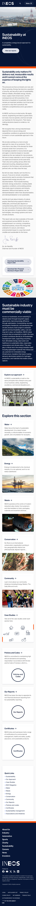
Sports (5, 839)
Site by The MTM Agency (9, 901)
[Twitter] (11, 871)
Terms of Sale (26, 895)
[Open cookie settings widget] (3, 903)
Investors (6, 856)
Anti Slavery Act (13, 892)
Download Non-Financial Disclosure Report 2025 (15, 270)
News (4, 853)
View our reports (10, 51)
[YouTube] (7, 871)
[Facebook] (3, 871)
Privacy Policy (24, 892)
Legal (4, 892)
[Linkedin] (18, 871)
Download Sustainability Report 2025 (15, 262)
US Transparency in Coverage (11, 898)
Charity (5, 843)
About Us (6, 829)
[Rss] (14, 871)
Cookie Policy (6, 895)
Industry (5, 833)
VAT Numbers (16, 895)
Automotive (7, 836)
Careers (5, 849)
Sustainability (7, 846)
